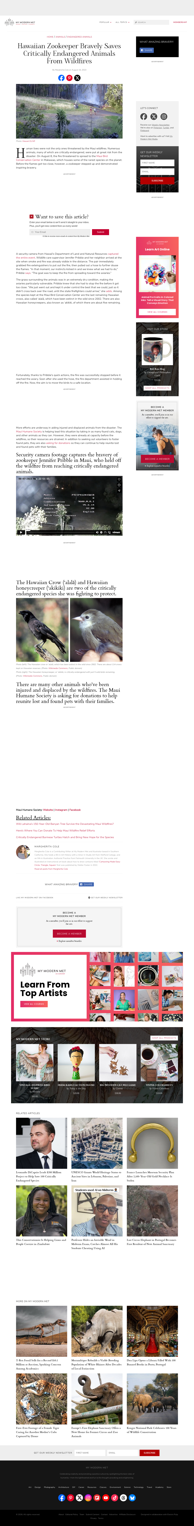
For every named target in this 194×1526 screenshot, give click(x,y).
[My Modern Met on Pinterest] (70, 1497)
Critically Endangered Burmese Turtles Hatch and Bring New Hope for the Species (65, 837)
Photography (49, 1487)
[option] (100, 998)
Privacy (93, 1518)
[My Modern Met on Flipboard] (97, 1497)
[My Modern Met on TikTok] (114, 1497)
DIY (73, 1487)
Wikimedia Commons (58, 668)
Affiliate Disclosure (127, 1514)
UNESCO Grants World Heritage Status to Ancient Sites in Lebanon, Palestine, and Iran (96, 1176)
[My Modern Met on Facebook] (61, 1497)
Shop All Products (157, 388)
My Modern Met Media (156, 137)
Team (82, 1514)
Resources (91, 1487)
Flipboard (144, 130)
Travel (149, 1487)
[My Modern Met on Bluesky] (132, 1497)
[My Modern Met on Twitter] (79, 1497)
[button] (123, 22)
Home (50, 36)
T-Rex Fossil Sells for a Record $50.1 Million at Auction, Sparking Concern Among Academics (38, 1364)
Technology (139, 1487)
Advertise (113, 1514)
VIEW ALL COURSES (157, 312)
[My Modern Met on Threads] (123, 1497)
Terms (101, 1518)
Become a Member (69, 933)
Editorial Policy (71, 1514)
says (28, 273)
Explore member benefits (70, 941)
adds (109, 291)
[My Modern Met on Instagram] (88, 1497)
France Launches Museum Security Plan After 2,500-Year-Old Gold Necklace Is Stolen (150, 1176)
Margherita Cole (62, 70)
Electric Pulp (172, 1514)
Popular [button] (105, 22)
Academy (159, 1487)
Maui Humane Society (29, 431)
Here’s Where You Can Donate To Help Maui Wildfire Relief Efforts (55, 830)
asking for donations (58, 443)
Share (87, 884)
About (61, 1514)
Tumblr (166, 127)
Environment (115, 1487)
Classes (103, 1487)
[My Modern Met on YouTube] (105, 1497)
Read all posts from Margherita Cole (51, 869)
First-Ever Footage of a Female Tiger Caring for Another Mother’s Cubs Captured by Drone (37, 1432)
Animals (60, 36)
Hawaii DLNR (28, 141)
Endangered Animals (79, 36)
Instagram (61, 810)
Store (169, 1487)
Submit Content (92, 1514)
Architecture (63, 1487)
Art (30, 1487)
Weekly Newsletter (160, 125)
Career (81, 1487)
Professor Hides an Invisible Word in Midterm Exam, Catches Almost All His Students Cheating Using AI (94, 1244)
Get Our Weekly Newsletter (106, 898)
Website (48, 810)
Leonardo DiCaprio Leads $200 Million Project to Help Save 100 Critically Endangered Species (38, 1176)
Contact (104, 1514)
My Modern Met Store (33, 1039)
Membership (180, 22)
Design (38, 1487)
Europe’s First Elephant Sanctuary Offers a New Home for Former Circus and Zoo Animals (96, 1432)
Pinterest (158, 127)
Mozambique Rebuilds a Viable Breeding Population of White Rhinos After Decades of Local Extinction (96, 1364)
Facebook (75, 810)
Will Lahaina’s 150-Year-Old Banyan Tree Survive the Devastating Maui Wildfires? (65, 824)
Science (127, 1487)
